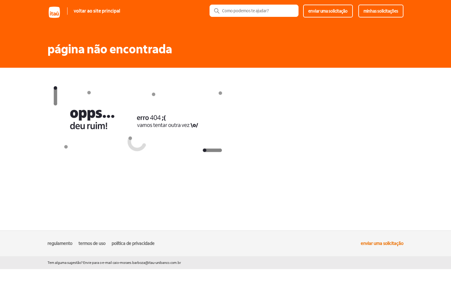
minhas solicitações (381, 11)
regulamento (60, 243)
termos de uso (92, 243)
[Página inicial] (57, 17)
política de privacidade (133, 243)
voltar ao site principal (97, 11)
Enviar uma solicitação (328, 11)
